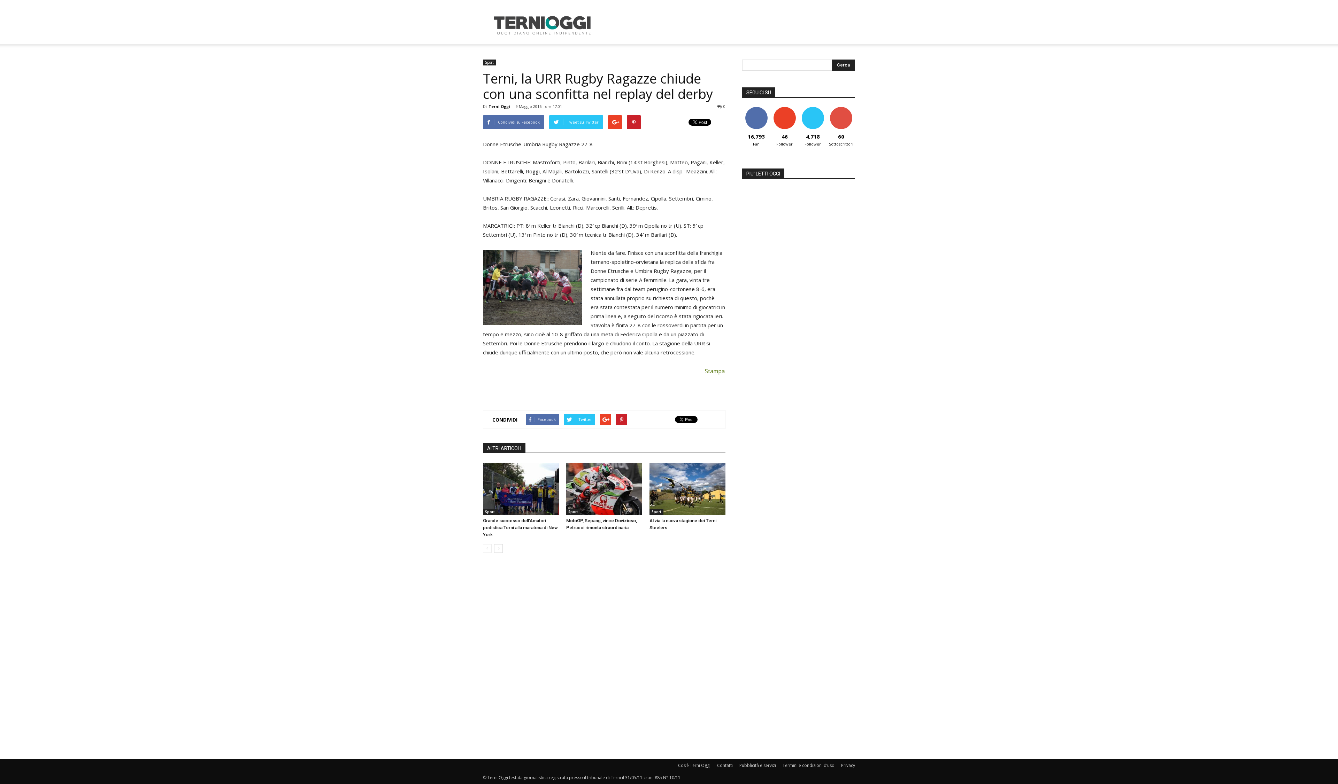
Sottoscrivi (841, 109)
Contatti (725, 765)
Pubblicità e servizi (757, 765)
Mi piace (756, 109)
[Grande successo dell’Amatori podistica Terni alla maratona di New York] (521, 489)
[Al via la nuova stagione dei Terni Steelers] (687, 489)
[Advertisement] (728, 25)
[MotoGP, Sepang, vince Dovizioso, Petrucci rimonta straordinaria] (604, 489)
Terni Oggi (499, 106)
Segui (784, 109)
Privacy (848, 765)
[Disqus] (604, 657)
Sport (489, 62)
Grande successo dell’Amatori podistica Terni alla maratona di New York (520, 527)
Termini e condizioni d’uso (809, 765)
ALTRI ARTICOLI (504, 448)
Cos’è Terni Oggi (694, 765)
